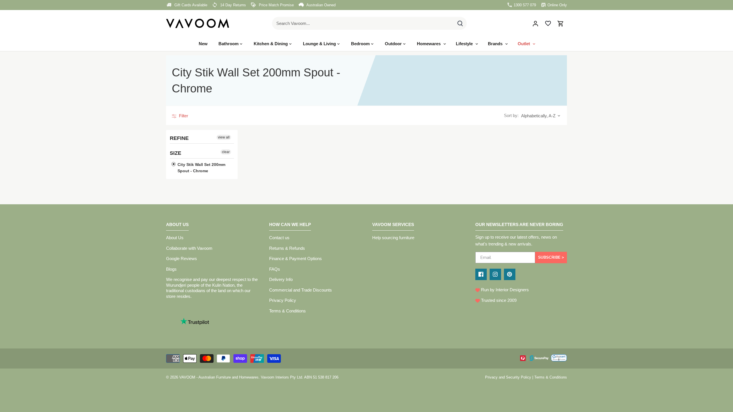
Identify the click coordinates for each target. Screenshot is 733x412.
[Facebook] (481, 274)
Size (175, 153)
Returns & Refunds (287, 248)
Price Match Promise (276, 5)
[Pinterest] (509, 274)
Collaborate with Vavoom (189, 248)
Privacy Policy (282, 300)
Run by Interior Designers (504, 289)
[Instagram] (495, 274)
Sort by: (511, 115)
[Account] (535, 23)
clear (226, 152)
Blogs (171, 269)
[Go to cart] (560, 23)
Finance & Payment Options (295, 258)
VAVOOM (187, 377)
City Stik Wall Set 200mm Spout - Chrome (200, 167)
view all (224, 137)
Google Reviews (181, 258)
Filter (183, 115)
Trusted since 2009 (498, 300)
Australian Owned (321, 5)
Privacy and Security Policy (508, 377)
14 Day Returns (232, 5)
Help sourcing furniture (393, 237)
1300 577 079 (524, 5)
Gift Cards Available (190, 5)
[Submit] (460, 23)
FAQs (274, 269)
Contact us (279, 237)
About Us (175, 237)
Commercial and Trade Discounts (300, 290)
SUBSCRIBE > (551, 257)
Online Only (556, 5)
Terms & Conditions (287, 310)
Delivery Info (281, 279)
